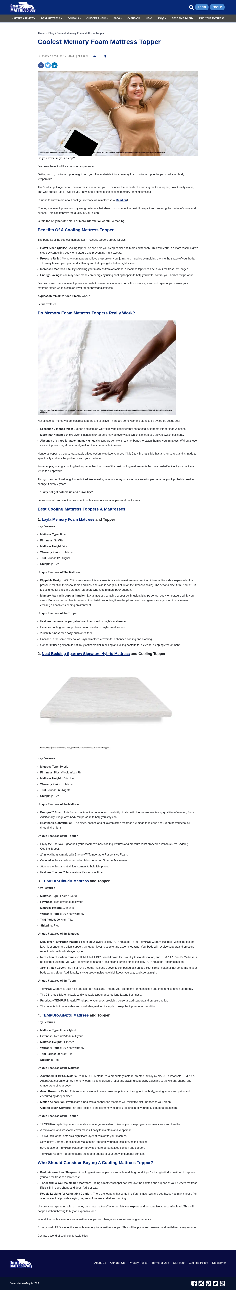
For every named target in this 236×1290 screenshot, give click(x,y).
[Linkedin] (54, 65)
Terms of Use (160, 1262)
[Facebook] (41, 65)
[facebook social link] (194, 1283)
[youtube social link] (222, 1283)
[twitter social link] (215, 1283)
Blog (117, 18)
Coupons (73, 18)
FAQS (161, 18)
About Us (100, 1262)
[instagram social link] (201, 1283)
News (149, 18)
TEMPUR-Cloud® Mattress (65, 881)
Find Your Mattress (211, 18)
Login (202, 7)
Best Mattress (50, 18)
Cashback (134, 18)
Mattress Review (23, 18)
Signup (217, 7)
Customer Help (96, 18)
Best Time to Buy (182, 18)
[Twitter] (48, 65)
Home (41, 33)
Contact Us (117, 1262)
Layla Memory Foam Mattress (68, 519)
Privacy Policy (138, 1262)
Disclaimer (219, 1262)
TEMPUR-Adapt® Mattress (65, 1015)
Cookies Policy (198, 1262)
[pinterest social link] (208, 1283)
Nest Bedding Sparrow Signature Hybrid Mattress (86, 653)
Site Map (179, 1262)
